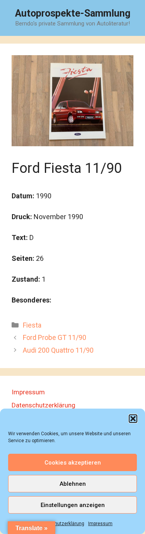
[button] (133, 418)
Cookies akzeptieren (72, 462)
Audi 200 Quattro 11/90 (58, 350)
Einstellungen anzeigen (73, 505)
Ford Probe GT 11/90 (54, 337)
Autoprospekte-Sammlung (72, 13)
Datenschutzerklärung (60, 523)
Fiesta (32, 325)
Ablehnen (73, 483)
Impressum (100, 523)
